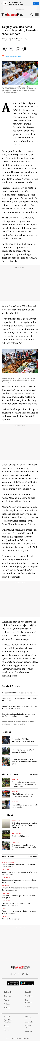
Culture (7, 1008)
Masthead (7, 1016)
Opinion (7, 1004)
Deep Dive (28, 992)
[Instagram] (15, 974)
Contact (6, 1026)
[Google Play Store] (27, 983)
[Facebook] (18, 974)
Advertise (7, 1030)
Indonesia (8, 992)
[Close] (1, 3)
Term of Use (28, 1031)
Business (7, 996)
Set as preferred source (13, 56)
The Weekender (29, 1001)
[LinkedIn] (11, 974)
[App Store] (13, 983)
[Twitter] (23, 974)
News (4, 23)
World (6, 1000)
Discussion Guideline (28, 1027)
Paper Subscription (28, 1017)
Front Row (29, 996)
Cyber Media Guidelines (8, 1021)
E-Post (27, 1006)
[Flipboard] (27, 974)
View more (32, 774)
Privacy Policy (29, 1022)
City (11, 23)
